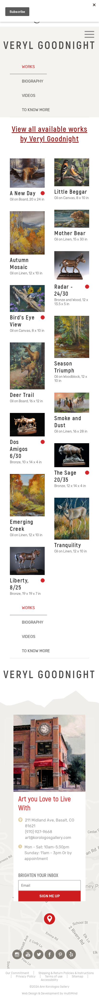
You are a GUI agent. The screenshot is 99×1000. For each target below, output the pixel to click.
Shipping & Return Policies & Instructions (66, 973)
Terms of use (53, 976)
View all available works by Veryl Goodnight (49, 134)
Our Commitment (17, 973)
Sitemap (77, 976)
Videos (28, 95)
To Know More (36, 110)
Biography (32, 81)
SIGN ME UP (49, 896)
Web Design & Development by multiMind (49, 993)
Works (28, 66)
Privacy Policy (26, 976)
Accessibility (49, 980)
